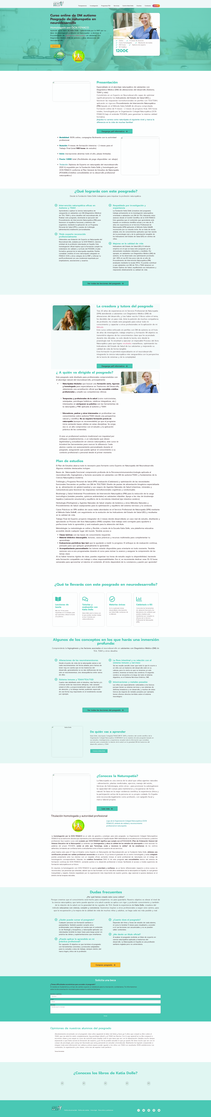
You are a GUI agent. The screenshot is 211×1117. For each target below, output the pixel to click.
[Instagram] (138, 1110)
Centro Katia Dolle (127, 5)
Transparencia (82, 5)
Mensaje (52, 1005)
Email (51, 999)
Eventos (139, 5)
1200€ (122, 51)
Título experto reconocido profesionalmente (72, 235)
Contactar (148, 5)
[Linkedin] (154, 1110)
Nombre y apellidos (56, 994)
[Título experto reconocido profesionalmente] (56, 234)
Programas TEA (105, 5)
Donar (156, 5)
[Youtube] (143, 1110)
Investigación (94, 5)
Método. (100, 327)
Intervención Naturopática (75, 35)
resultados (127, 343)
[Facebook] (148, 1110)
